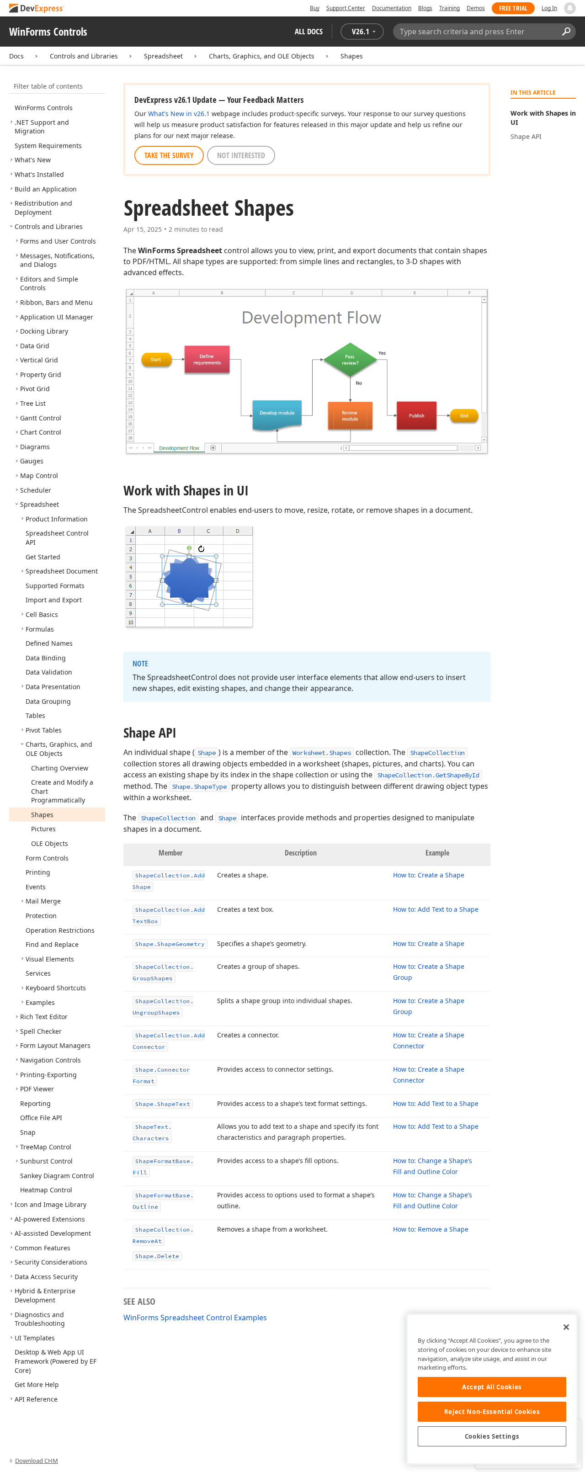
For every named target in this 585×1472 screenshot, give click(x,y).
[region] (492, 1389)
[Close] (566, 1327)
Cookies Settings (492, 1436)
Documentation (391, 8)
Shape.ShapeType (199, 786)
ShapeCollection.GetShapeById (428, 775)
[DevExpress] (37, 9)
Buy (314, 8)
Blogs (425, 8)
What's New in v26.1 (179, 113)
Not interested (241, 155)
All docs (309, 31)
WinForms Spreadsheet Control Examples (195, 1318)
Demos (476, 8)
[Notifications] (570, 8)
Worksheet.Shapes (321, 753)
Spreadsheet (163, 56)
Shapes (351, 56)
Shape (206, 753)
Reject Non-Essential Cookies (492, 1412)
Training (449, 8)
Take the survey (169, 155)
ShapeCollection (437, 753)
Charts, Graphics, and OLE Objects (261, 56)
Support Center (345, 8)
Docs (16, 56)
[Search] (566, 31)
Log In (549, 8)
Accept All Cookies (492, 1387)
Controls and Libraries (84, 56)
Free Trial (513, 8)
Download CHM (36, 1460)
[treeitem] (44, 107)
